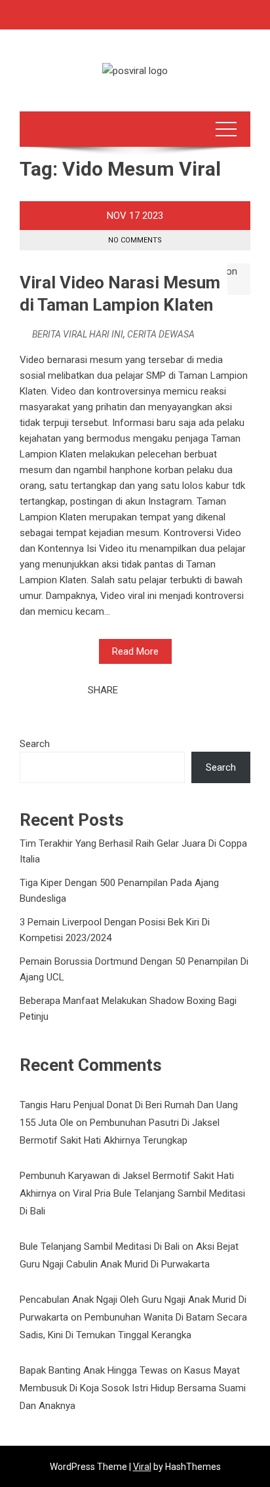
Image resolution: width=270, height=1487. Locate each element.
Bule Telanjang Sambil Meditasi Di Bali (100, 1246)
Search (35, 744)
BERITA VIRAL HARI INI (77, 334)
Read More (135, 651)
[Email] (175, 690)
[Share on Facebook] (132, 690)
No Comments (135, 240)
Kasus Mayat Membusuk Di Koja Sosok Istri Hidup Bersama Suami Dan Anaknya (133, 1388)
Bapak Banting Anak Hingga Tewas (94, 1370)
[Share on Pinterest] (160, 690)
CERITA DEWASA (161, 334)
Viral (142, 1466)
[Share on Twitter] (146, 690)
